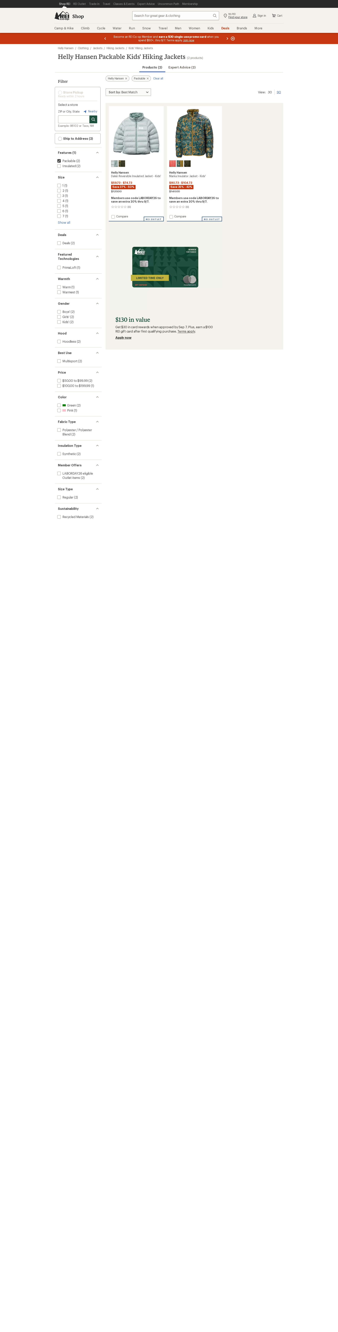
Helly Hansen (66, 48)
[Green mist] (114, 163)
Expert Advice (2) (182, 67)
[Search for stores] (93, 119)
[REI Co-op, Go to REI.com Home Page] (61, 15)
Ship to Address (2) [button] (77, 138)
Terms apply (186, 331)
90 (279, 92)
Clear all (158, 78)
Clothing (83, 48)
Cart (279, 15)
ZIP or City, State (69, 111)
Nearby (92, 111)
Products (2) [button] (152, 67)
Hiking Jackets (115, 48)
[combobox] (175, 15)
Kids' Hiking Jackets (141, 48)
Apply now (123, 337)
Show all (64, 222)
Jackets (97, 48)
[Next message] (227, 38)
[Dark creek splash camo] (180, 163)
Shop (78, 16)
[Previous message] (105, 38)
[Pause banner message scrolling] (232, 38)
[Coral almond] (172, 163)
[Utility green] (122, 163)
